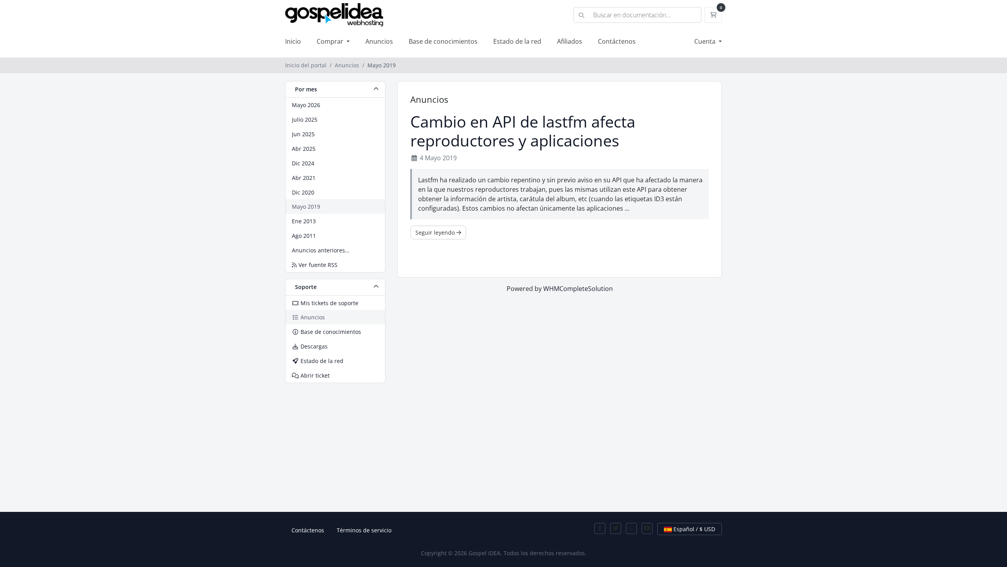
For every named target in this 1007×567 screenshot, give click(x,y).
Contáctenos (617, 41)
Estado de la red (517, 41)
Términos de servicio (364, 530)
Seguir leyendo (435, 232)
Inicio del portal (305, 65)
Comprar (331, 41)
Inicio (293, 41)
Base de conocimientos (443, 41)
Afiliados (569, 41)
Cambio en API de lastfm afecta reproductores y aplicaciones (522, 131)
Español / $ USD (693, 529)
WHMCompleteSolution (578, 288)
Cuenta (705, 41)
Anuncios (379, 41)
